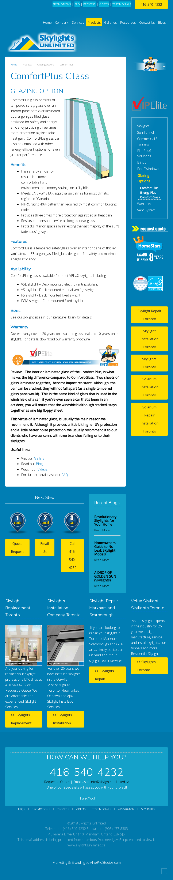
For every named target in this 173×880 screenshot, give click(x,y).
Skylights (143, 126)
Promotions (62, 4)
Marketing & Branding (68, 862)
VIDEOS (104, 4)
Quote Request (17, 547)
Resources (128, 22)
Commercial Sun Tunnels (149, 141)
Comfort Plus (149, 188)
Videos (43, 469)
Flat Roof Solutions (144, 153)
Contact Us (147, 22)
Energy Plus (148, 192)
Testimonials (101, 809)
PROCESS (89, 4)
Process (63, 809)
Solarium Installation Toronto (149, 387)
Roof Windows (148, 168)
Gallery (39, 458)
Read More (102, 530)
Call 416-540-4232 (72, 555)
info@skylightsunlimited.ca (110, 781)
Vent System (146, 210)
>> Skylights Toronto (146, 666)
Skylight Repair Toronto (149, 315)
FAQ (77, 4)
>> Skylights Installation (62, 719)
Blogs (162, 22)
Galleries (110, 22)
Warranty (144, 203)
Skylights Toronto (149, 363)
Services (78, 22)
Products (94, 22)
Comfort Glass (150, 197)
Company (62, 22)
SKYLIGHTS (148, 809)
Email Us (44, 547)
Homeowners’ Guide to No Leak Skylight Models (105, 548)
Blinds (141, 162)
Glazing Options (144, 178)
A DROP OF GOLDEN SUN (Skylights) (105, 576)
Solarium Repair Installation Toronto (149, 419)
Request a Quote (57, 781)
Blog (39, 463)
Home (47, 22)
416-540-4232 (151, 4)
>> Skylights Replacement (21, 719)
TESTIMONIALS (121, 4)
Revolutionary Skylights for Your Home (105, 520)
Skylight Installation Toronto (149, 339)
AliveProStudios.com (105, 862)
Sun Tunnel (145, 132)
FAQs (21, 809)
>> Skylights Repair (104, 675)
